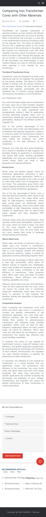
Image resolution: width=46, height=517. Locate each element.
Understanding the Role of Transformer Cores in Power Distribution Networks (19, 478)
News (12, 472)
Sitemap (35, 512)
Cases (5, 472)
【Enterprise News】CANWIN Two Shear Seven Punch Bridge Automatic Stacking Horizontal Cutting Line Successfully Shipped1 (13, 483)
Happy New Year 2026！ (35, 478)
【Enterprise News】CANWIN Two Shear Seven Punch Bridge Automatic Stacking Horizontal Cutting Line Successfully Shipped (13, 489)
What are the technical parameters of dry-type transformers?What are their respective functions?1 (35, 489)
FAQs (19, 472)
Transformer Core (13, 26)
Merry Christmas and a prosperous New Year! (35, 483)
